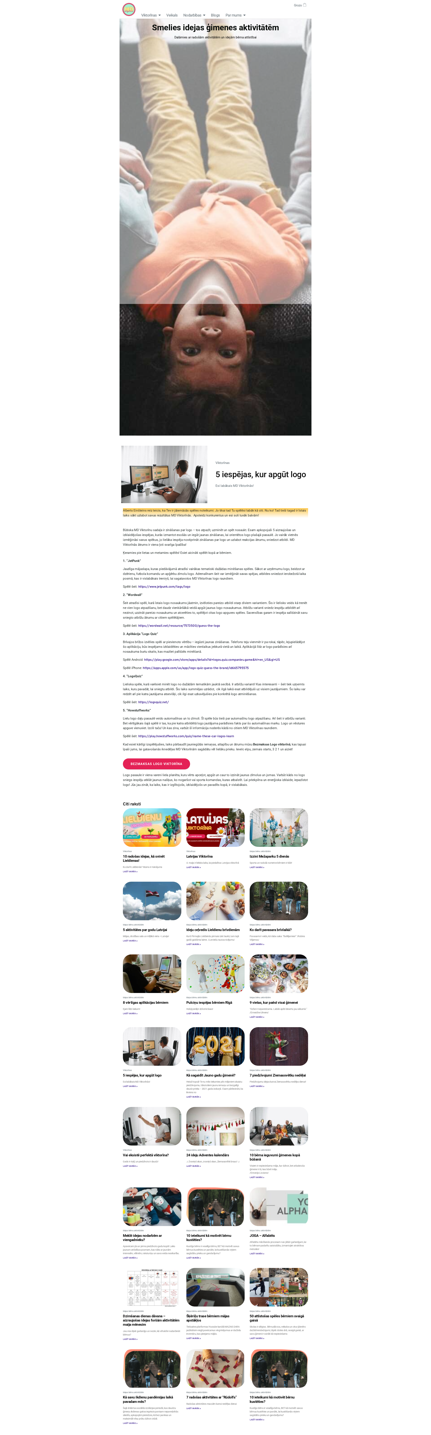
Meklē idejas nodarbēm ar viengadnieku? (142, 1238)
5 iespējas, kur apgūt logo (142, 1075)
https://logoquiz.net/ (153, 702)
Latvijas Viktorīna (199, 856)
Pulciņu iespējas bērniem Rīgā (209, 1003)
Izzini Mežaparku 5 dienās (269, 856)
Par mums (234, 15)
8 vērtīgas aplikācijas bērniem (145, 1003)
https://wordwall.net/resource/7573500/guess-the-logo (179, 626)
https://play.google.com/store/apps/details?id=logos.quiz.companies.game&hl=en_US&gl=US (212, 660)
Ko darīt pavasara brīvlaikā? (270, 930)
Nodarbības (192, 15)
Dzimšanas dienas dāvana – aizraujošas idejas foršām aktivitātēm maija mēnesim (151, 1320)
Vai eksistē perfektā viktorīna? (146, 1155)
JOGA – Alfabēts (262, 1236)
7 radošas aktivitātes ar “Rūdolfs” (211, 1397)
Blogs (215, 15)
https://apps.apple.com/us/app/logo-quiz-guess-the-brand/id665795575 (196, 668)
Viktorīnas (149, 15)
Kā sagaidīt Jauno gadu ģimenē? (210, 1075)
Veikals (172, 15)
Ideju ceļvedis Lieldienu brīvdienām (213, 930)
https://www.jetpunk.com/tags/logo (164, 587)
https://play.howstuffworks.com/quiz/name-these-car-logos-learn (186, 736)
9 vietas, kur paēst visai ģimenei (274, 1003)
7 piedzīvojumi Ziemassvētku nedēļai (278, 1075)
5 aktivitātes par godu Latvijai (145, 930)
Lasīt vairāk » (130, 871)
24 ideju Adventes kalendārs (207, 1155)
